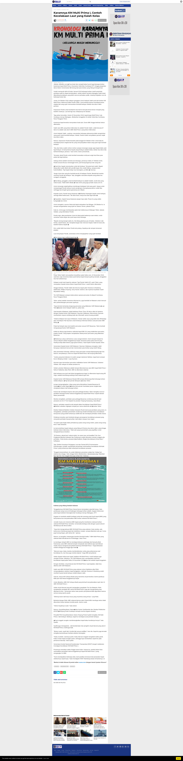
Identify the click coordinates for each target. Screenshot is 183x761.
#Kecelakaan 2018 (64, 666)
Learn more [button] (46, 758)
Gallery (111, 5)
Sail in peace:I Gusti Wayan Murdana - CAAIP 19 (122, 56)
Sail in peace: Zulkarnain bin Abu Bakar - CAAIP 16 (123, 43)
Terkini (59, 5)
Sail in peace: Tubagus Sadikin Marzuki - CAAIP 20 (122, 63)
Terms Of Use (79, 750)
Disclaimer (73, 750)
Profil (75, 5)
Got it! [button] (178, 758)
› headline (59, 9)
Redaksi (58, 750)
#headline (56, 666)
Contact (62, 750)
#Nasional (72, 666)
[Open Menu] (181, 1)
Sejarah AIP (96, 750)
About (55, 750)
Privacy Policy (68, 750)
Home (54, 5)
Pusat (80, 5)
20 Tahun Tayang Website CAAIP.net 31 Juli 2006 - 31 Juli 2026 (122, 70)
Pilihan (65, 5)
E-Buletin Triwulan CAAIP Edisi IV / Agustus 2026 (122, 49)
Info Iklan (91, 750)
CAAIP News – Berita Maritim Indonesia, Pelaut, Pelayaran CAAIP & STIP (78, 752)
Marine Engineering (98, 5)
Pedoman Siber (86, 750)
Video (106, 5)
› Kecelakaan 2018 (64, 9)
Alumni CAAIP (87, 5)
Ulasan (70, 5)
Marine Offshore (119, 5)
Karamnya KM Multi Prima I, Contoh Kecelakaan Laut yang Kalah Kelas (78, 14)
